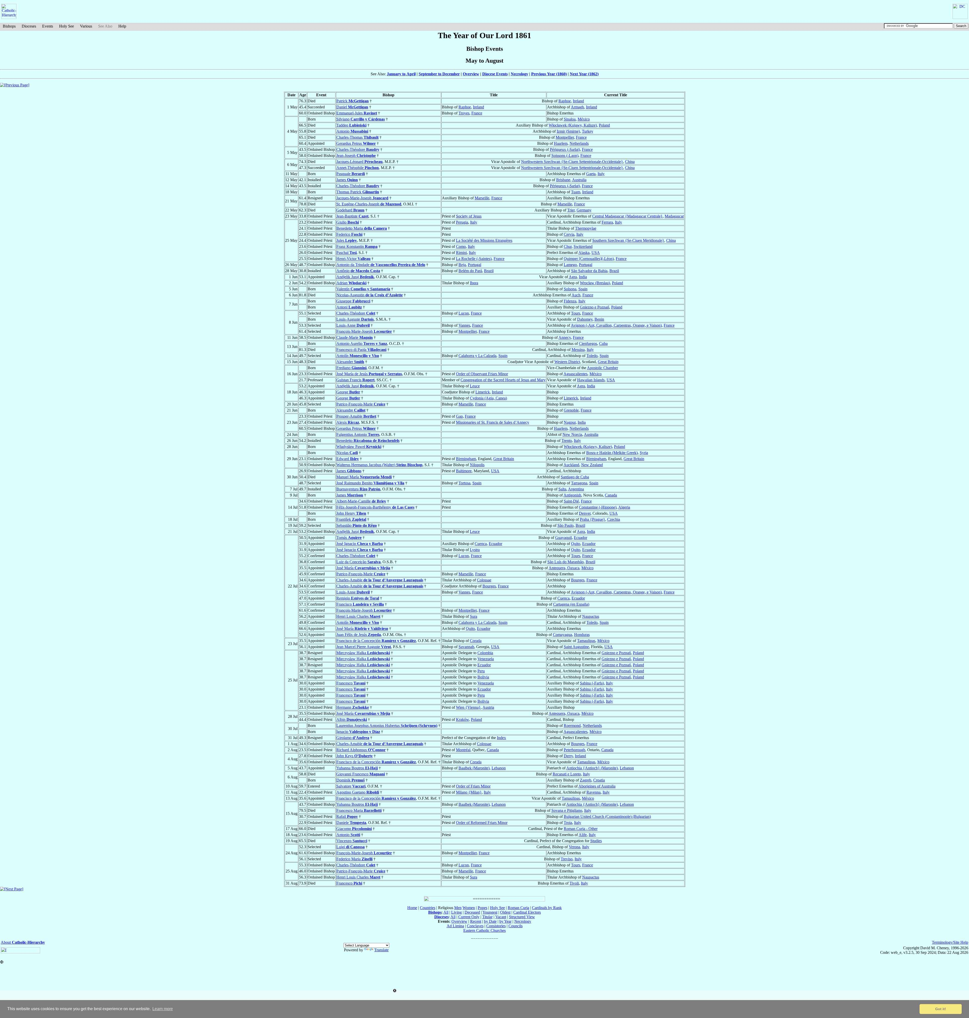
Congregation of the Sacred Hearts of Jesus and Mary (503, 380)
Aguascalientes (575, 374)
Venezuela (485, 659)
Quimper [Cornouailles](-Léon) (589, 258)
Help (122, 26)
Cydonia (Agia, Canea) (488, 398)
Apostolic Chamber (602, 368)
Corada (475, 640)
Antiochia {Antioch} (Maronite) (592, 768)
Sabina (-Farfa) (592, 683)
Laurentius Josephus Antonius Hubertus (386, 725)
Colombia (485, 653)
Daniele (351, 822)
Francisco (360, 604)
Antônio (358, 271)
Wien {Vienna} (468, 707)
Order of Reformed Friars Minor (481, 822)
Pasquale (350, 174)
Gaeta (591, 174)
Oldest (505, 912)
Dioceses (29, 26)
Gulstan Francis (355, 380)
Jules (346, 240)
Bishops (9, 26)
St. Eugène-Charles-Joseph (368, 204)
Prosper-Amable (356, 416)
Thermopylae (585, 228)
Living (456, 912)
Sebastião (356, 525)
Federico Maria (354, 859)
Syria (644, 453)
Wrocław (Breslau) (595, 283)
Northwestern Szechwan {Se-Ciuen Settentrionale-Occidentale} (572, 161)
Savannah (466, 647)
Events (47, 26)
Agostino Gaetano (357, 792)
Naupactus (590, 616)
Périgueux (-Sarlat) (565, 149)
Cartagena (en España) (571, 604)
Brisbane (563, 180)
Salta (562, 489)
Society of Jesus (468, 216)
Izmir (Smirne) (568, 131)
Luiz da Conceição (358, 562)
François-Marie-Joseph (364, 331)
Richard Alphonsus (361, 750)
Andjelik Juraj (355, 277)
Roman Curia (518, 908)
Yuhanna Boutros (357, 768)
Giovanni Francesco (360, 774)
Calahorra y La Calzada (477, 355)
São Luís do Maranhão (565, 562)
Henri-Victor (353, 258)
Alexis (347, 422)
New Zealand (592, 465)
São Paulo (565, 525)
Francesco (350, 683)
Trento (566, 440)
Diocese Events (495, 74)
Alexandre (350, 410)
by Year (505, 921)
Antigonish (572, 495)
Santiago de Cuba (575, 477)
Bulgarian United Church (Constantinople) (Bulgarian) (607, 816)
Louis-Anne (353, 325)
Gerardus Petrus (356, 143)
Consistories (496, 926)
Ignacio (358, 731)
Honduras (582, 634)
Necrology (519, 74)
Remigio (357, 598)
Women (469, 908)
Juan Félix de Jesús (358, 634)
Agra (573, 277)
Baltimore (464, 471)
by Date (490, 921)
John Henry (351, 513)
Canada (611, 495)
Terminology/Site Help (950, 942)
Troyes (464, 113)
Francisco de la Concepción (376, 640)
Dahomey (585, 319)
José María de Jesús (369, 374)
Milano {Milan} (469, 792)
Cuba (603, 343)
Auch (576, 295)
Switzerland (583, 246)
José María (363, 568)
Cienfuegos (588, 343)
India (583, 277)
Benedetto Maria (361, 228)
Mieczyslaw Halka (363, 653)
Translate (381, 950)
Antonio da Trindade (380, 265)
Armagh (577, 107)
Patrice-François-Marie (360, 404)
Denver (584, 513)
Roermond (572, 725)
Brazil (489, 271)
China (630, 161)
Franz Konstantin (357, 246)
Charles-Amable (379, 580)
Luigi (350, 847)
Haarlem (561, 143)
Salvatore (350, 786)
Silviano (360, 119)
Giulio (347, 222)
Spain (582, 289)
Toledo (592, 355)
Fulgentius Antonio (357, 434)
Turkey (587, 131)
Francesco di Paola (361, 349)
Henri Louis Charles (358, 616)
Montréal (463, 750)
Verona (574, 847)
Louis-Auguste (355, 319)
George (348, 392)
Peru (481, 671)
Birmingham (466, 459)
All (445, 912)
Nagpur (570, 422)
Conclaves (475, 926)
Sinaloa (570, 119)
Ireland (578, 101)
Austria (488, 707)
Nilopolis (477, 465)
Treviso (567, 859)
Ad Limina (455, 926)
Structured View (522, 917)
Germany (584, 210)
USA (595, 252)
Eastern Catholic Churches (484, 930)
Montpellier (565, 137)
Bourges (577, 580)
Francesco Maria (359, 810)
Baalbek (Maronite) (474, 768)
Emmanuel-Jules (356, 113)
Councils (515, 926)
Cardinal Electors (527, 912)
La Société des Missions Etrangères (484, 240)
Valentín (363, 289)
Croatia (599, 780)
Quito (575, 543)
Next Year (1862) (584, 74)
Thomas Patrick (357, 192)
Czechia (613, 519)
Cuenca (481, 543)
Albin (351, 719)
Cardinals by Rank (547, 908)
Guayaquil (563, 537)
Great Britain (608, 362)
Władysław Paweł (358, 446)
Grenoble (571, 410)
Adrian (351, 283)
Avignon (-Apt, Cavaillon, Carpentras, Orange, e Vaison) (616, 325)
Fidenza (570, 301)
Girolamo (352, 738)
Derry (568, 756)
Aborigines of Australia (596, 786)
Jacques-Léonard (359, 161)
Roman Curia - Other (581, 828)
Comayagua (562, 634)
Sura (473, 616)
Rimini (461, 252)
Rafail (347, 816)
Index (501, 738)
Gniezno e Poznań (594, 307)
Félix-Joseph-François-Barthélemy (375, 507)
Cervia (569, 234)
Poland (604, 125)
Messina (578, 349)
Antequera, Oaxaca (564, 568)
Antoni (349, 307)
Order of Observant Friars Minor (482, 374)
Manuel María (364, 477)
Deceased (472, 912)
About (23, 942)
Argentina (576, 489)
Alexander (350, 362)
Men (458, 908)
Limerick (482, 392)
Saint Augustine (576, 647)
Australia (579, 180)
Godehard (350, 210)
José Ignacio (359, 543)
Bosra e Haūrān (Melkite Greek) (612, 453)
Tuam (575, 192)
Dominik (350, 780)
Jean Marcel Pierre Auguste (363, 647)
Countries (427, 908)
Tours (575, 313)
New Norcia (572, 434)
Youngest (489, 912)
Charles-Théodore (357, 149)
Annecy (564, 337)
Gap (459, 416)
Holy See (66, 26)
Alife (583, 835)
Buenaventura (358, 489)
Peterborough (574, 750)
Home (412, 908)
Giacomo (354, 828)
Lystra (475, 550)
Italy (601, 174)
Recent (475, 921)
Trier (571, 210)
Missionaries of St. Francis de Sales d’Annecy (492, 422)
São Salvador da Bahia (589, 271)
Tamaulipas (586, 640)
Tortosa (464, 483)
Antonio (352, 131)
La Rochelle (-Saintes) (474, 258)
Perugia (462, 222)
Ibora (474, 283)
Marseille (482, 198)
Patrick (352, 101)
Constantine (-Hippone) (597, 507)
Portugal (474, 265)
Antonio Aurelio (361, 343)
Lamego (570, 265)
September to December (439, 74)
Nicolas (347, 453)
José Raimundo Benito (370, 483)
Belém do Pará (470, 271)
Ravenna (593, 792)
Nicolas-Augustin (369, 295)
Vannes (464, 325)
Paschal (346, 252)
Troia (568, 822)
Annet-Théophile (357, 167)
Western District (567, 362)
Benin (599, 319)
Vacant (500, 917)
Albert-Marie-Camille (361, 501)
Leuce (475, 386)
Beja (462, 265)
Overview (471, 74)
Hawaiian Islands (591, 380)
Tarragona (579, 483)
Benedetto (367, 440)
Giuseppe (353, 301)
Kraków (462, 719)
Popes (482, 908)
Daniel (352, 107)
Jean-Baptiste (352, 216)
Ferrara (607, 222)
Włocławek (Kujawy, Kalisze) (573, 125)
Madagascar (674, 216)
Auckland (571, 465)
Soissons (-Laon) (564, 155)
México (584, 119)
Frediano (351, 368)
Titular (487, 917)
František (351, 519)
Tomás (349, 537)
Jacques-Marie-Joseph (362, 198)
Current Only (468, 917)
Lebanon (499, 768)
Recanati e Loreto (567, 774)
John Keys (354, 756)
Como (461, 246)
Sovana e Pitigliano (566, 810)
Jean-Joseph (356, 155)
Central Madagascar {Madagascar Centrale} (627, 216)
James (347, 180)
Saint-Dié (571, 501)
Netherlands (579, 143)
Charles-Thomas (357, 137)
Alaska (583, 252)
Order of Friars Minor (473, 786)
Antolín (357, 355)
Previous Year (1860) (549, 74)
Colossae (484, 580)
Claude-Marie (354, 337)
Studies (596, 841)
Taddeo (351, 125)
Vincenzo (351, 841)
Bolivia (483, 677)
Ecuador (580, 537)
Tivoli (574, 883)
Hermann (352, 707)
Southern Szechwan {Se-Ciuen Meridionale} (628, 240)
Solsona (570, 289)
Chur (568, 246)
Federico (349, 234)
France (476, 113)
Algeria (624, 507)
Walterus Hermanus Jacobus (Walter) (379, 465)
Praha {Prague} (592, 519)
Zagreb (585, 780)
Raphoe (564, 101)
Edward (347, 459)
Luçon (464, 313)
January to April (401, 74)
